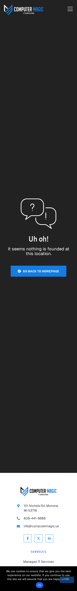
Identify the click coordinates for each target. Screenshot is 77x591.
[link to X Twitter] (38, 538)
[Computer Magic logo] (38, 491)
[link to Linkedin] (49, 538)
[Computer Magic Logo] (23, 10)
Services (38, 552)
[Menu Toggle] (70, 9)
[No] (67, 580)
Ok (39, 585)
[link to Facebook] (28, 538)
